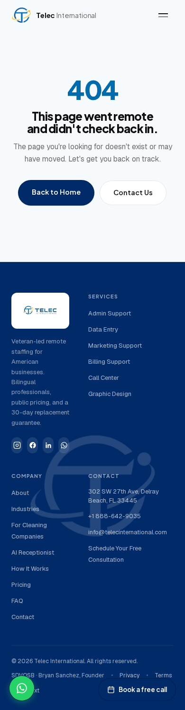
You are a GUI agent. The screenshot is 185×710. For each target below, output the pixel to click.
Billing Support (109, 362)
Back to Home (56, 192)
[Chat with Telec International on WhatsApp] (21, 688)
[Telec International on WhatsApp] (63, 445)
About (20, 493)
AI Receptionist (32, 552)
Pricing (21, 585)
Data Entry (103, 329)
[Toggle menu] (163, 15)
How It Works (30, 569)
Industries (25, 509)
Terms (163, 675)
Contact (22, 617)
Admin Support (109, 313)
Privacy (129, 675)
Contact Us (133, 192)
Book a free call (143, 689)
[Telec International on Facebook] (32, 445)
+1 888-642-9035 (114, 516)
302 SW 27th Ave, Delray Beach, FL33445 (123, 496)
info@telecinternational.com (127, 532)
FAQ (17, 601)
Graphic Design (109, 394)
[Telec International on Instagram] (16, 445)
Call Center (103, 378)
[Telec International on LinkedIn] (48, 445)
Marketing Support (115, 346)
